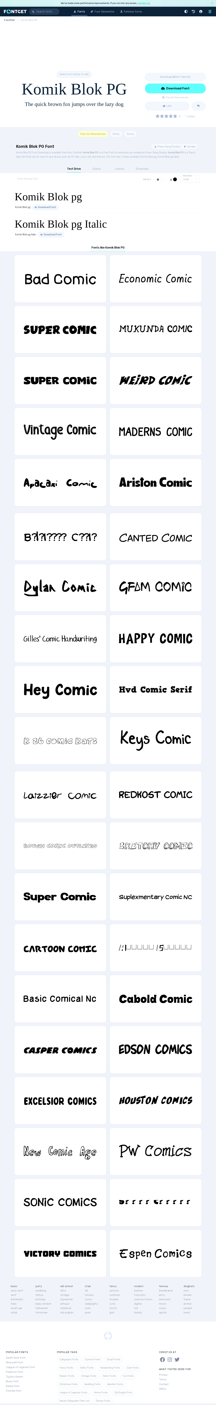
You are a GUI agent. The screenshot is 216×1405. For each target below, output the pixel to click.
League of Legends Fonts (73, 1392)
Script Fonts (113, 1359)
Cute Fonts (133, 1367)
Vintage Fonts (88, 1376)
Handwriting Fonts (110, 1367)
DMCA (162, 1388)
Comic (130, 133)
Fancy (116, 133)
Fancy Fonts (66, 1367)
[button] (186, 11)
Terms (162, 1379)
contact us (143, 3)
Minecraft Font (14, 1362)
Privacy (163, 1374)
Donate (191, 146)
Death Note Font (15, 1357)
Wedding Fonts (93, 1384)
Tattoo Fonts (86, 1367)
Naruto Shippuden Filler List (74, 1400)
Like (168, 105)
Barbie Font (12, 1386)
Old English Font (123, 1392)
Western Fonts (115, 1384)
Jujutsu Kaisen (14, 1376)
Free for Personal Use (93, 133)
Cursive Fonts (92, 1359)
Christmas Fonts (69, 1384)
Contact (164, 1384)
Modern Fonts (67, 1376)
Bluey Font (12, 1381)
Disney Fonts (103, 1400)
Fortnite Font (13, 1390)
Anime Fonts (101, 1392)
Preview (187, 176)
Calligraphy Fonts (69, 1359)
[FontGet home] (14, 11)
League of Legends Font (20, 1367)
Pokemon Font (14, 1371)
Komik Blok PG (90, 152)
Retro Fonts (109, 1376)
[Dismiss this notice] (212, 3)
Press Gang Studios (169, 146)
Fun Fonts (128, 1376)
